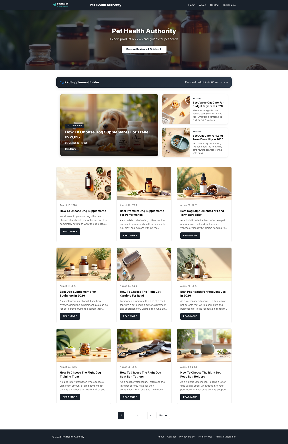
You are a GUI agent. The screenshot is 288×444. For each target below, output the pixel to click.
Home (191, 5)
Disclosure (229, 5)
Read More (70, 231)
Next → (163, 415)
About (202, 5)
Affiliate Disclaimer (226, 436)
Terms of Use (205, 436)
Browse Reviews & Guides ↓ (144, 49)
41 (151, 415)
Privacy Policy (187, 436)
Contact (214, 5)
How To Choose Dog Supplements (83, 211)
